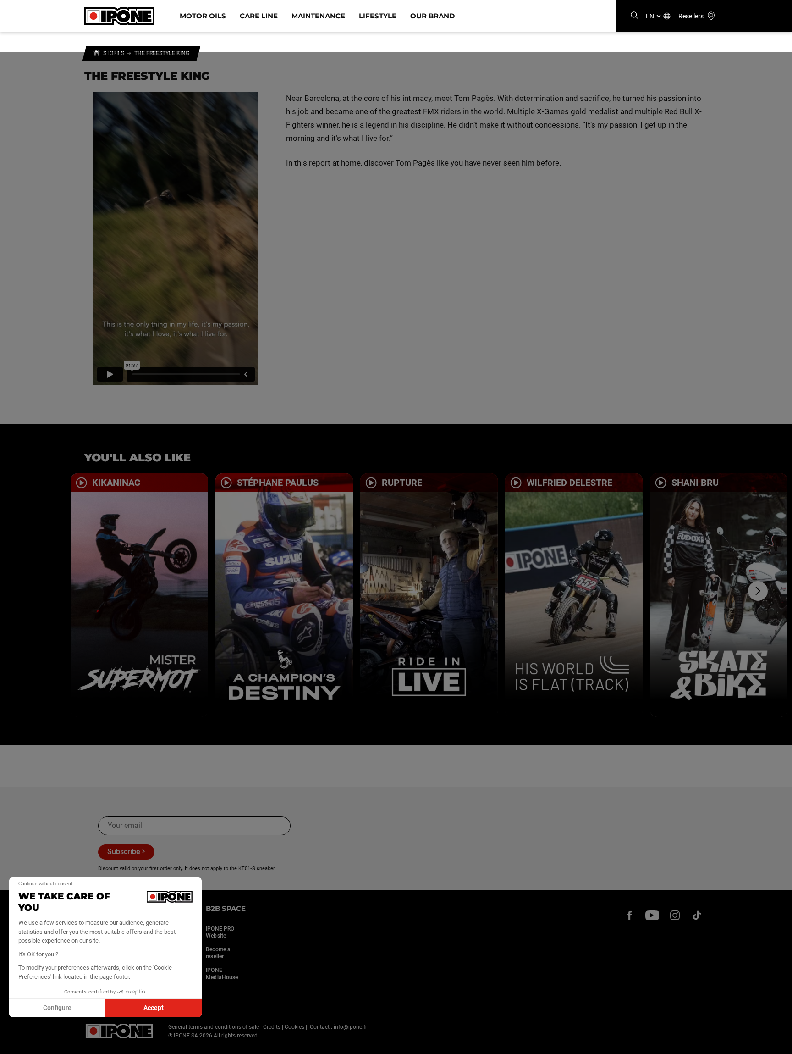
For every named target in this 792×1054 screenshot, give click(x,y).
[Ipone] (119, 1031)
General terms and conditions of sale (213, 1027)
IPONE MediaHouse (222, 974)
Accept (153, 1007)
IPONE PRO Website (220, 932)
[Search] (634, 15)
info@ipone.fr (350, 1027)
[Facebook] (630, 915)
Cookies (294, 1027)
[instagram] (675, 915)
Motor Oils (203, 15)
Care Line (259, 15)
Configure (57, 1007)
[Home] (97, 54)
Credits (271, 1027)
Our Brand (432, 15)
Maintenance (318, 15)
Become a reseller (218, 953)
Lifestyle (377, 15)
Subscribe (123, 851)
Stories (113, 53)
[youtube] (652, 915)
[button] (13, 1043)
